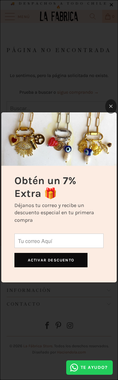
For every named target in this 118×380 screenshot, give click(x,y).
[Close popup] (111, 106)
